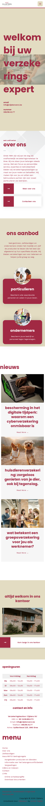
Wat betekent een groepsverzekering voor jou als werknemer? (22, 539)
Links (4, 773)
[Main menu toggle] (40, 3)
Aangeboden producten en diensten (21, 759)
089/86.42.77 (27, 725)
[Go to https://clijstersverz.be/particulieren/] (22, 290)
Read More (22, 432)
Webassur (23, 801)
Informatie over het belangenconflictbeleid (24, 762)
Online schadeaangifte (14, 777)
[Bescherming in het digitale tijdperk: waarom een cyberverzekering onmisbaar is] (22, 388)
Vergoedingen (11, 765)
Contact (5, 771)
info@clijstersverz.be (25, 722)
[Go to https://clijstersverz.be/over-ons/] (22, 188)
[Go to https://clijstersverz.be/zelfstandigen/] (22, 332)
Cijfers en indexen (10, 768)
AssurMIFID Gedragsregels (14, 756)
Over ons (6, 751)
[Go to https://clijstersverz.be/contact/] (22, 201)
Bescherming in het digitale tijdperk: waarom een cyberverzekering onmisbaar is (22, 416)
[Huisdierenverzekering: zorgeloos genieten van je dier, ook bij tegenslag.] (22, 451)
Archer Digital (36, 801)
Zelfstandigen (8, 753)
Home (5, 748)
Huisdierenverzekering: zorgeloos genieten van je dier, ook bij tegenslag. (22, 477)
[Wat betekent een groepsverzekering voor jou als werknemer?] (22, 513)
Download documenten (15, 779)
